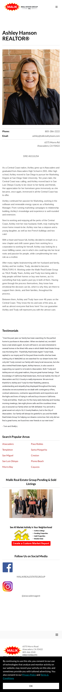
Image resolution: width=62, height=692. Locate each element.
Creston (35, 455)
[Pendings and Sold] (31, 503)
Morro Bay (7, 466)
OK (31, 686)
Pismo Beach (37, 461)
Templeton (7, 449)
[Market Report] (31, 536)
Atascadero (8, 444)
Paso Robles (37, 444)
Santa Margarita (39, 449)
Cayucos (35, 466)
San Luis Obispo (10, 461)
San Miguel (7, 455)
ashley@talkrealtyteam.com (46, 135)
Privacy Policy (29, 674)
